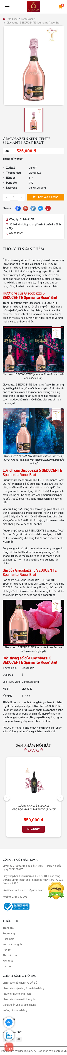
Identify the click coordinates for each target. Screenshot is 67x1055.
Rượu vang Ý (28, 18)
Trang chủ (12, 18)
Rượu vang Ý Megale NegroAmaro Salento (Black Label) (33, 809)
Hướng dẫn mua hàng (15, 1010)
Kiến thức (8, 961)
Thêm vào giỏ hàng (47, 197)
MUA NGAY (33, 829)
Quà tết (7, 950)
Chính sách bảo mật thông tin (19, 999)
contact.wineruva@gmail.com (27, 890)
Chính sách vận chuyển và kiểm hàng (23, 988)
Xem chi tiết (10, 883)
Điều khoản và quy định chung (19, 1004)
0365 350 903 (19, 896)
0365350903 (16, 233)
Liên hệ (7, 966)
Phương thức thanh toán (17, 993)
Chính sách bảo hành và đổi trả (20, 982)
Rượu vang (9, 933)
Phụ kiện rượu (10, 955)
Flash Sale (8, 939)
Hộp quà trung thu (13, 944)
